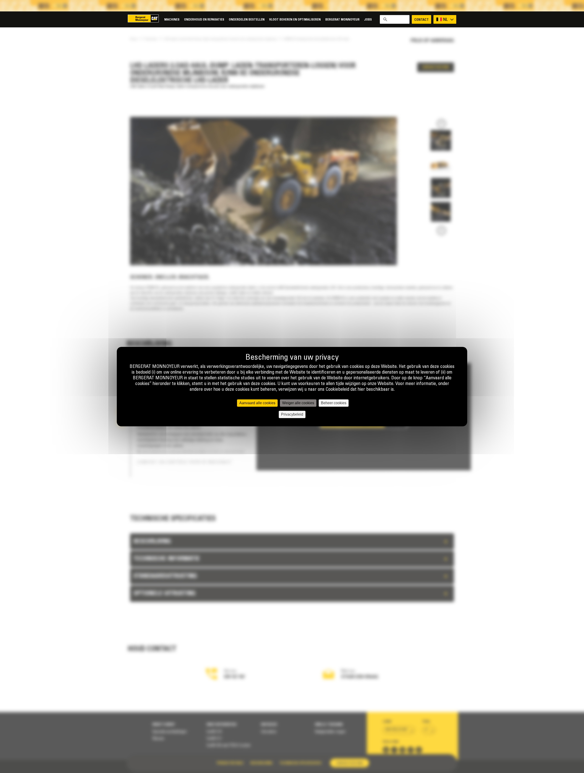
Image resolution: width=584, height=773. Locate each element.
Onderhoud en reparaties (204, 19)
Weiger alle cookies (298, 403)
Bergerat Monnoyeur (342, 19)
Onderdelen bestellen (247, 19)
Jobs (368, 19)
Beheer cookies (333, 403)
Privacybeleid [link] (292, 414)
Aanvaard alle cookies (257, 403)
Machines (172, 19)
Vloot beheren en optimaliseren (295, 19)
